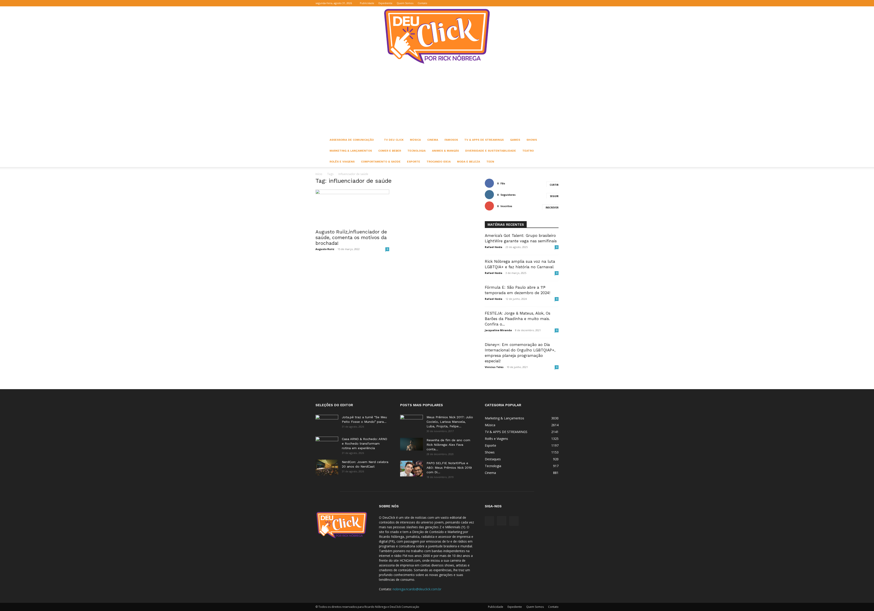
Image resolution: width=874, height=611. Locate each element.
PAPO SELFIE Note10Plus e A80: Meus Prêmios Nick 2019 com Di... (449, 467)
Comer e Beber (389, 150)
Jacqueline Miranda (498, 330)
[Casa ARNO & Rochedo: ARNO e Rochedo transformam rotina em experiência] (326, 445)
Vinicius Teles (494, 367)
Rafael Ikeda (493, 247)
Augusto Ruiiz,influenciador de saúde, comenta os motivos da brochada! (351, 237)
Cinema (432, 139)
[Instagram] (547, 3)
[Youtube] (555, 3)
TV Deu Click (394, 139)
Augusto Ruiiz (324, 249)
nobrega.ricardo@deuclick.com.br (417, 589)
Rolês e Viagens (342, 161)
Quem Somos (405, 3)
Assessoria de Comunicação (352, 139)
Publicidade (367, 3)
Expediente (385, 3)
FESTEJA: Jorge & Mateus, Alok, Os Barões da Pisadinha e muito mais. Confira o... (517, 318)
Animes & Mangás (445, 150)
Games (515, 139)
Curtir (554, 184)
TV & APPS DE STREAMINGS (484, 139)
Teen (490, 161)
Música (415, 139)
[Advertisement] (437, 100)
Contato (422, 3)
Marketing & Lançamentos (351, 150)
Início (318, 174)
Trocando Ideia (439, 161)
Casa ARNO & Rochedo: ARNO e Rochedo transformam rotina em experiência (364, 443)
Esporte (413, 161)
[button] (533, 3)
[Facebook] (540, 3)
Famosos (451, 139)
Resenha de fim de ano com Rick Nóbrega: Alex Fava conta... (448, 444)
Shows (531, 139)
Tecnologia (416, 150)
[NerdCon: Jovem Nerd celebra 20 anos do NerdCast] (326, 467)
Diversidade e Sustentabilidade (490, 150)
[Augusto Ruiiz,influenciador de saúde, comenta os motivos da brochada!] (352, 208)
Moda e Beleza (468, 161)
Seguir (554, 196)
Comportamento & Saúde (381, 161)
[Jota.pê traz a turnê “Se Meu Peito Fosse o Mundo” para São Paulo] (326, 423)
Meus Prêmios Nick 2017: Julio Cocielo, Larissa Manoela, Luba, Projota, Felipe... (450, 421)
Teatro (528, 150)
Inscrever (552, 207)
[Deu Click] (437, 36)
